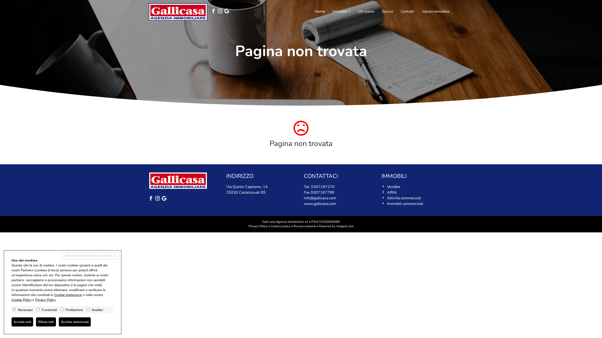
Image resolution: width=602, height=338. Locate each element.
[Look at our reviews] (227, 11)
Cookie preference (68, 295)
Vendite (393, 186)
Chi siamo (366, 11)
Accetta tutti (22, 322)
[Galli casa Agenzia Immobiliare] (178, 12)
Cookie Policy (22, 300)
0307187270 (323, 186)
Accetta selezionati (75, 322)
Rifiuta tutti (46, 322)
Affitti (392, 192)
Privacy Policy (258, 226)
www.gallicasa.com (320, 203)
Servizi (387, 11)
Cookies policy (280, 226)
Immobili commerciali (405, 203)
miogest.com (345, 226)
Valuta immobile (436, 11)
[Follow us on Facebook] (214, 11)
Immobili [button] (340, 11)
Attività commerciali (404, 198)
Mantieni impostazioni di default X (90, 255)
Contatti (407, 11)
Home (320, 11)
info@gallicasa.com (320, 198)
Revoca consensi (304, 226)
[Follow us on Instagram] (221, 11)
